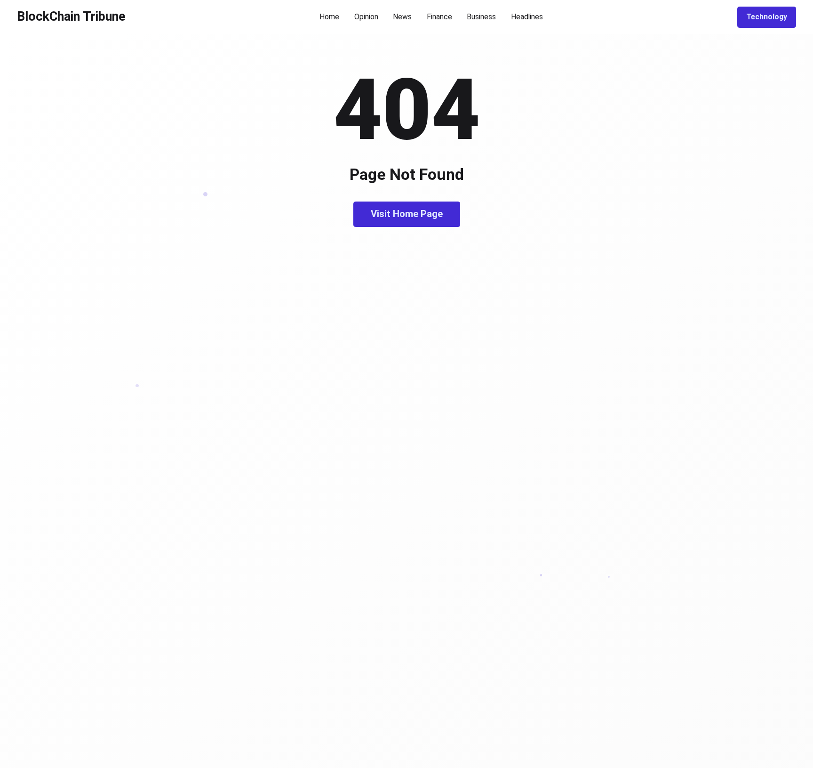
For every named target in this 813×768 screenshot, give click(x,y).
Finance (439, 16)
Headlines (527, 16)
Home (329, 16)
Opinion (366, 16)
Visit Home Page (407, 213)
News (402, 16)
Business (481, 16)
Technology (766, 16)
